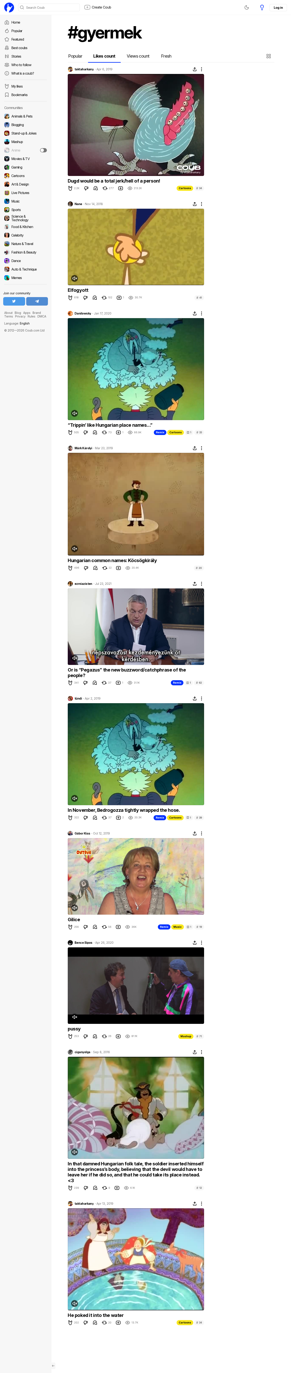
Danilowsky (83, 313)
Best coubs (19, 48)
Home (15, 22)
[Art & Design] (25, 184)
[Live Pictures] (25, 192)
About (8, 313)
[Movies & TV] (25, 158)
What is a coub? (22, 73)
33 (199, 432)
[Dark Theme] (246, 7)
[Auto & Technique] (25, 269)
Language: (17, 323)
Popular (16, 31)
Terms (8, 316)
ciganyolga (82, 1052)
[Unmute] (74, 278)
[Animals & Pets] (25, 116)
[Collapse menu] (53, 1366)
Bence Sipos (83, 942)
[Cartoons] (25, 175)
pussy (74, 1029)
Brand (37, 313)
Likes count (104, 56)
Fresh (166, 56)
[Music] (25, 201)
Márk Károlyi (83, 448)
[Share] (194, 69)
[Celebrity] (25, 235)
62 (199, 682)
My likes (17, 86)
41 (199, 297)
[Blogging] (25, 124)
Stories (16, 56)
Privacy (20, 316)
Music (177, 926)
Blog (18, 313)
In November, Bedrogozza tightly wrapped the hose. (124, 810)
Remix (160, 432)
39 (199, 817)
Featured (17, 39)
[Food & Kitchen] (25, 226)
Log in (278, 8)
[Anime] (25, 150)
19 (199, 927)
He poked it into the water (96, 1315)
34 (199, 188)
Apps (26, 313)
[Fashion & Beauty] (25, 252)
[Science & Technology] (25, 218)
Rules (31, 316)
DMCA (41, 316)
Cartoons (185, 188)
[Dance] (25, 260)
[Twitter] (14, 301)
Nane (78, 204)
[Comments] (95, 188)
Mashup (185, 1036)
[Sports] (25, 209)
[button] (269, 56)
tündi (78, 698)
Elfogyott (78, 290)
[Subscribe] (43, 150)
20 (199, 568)
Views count (138, 56)
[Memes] (25, 277)
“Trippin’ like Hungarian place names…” (110, 425)
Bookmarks (19, 95)
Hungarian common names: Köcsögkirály (112, 560)
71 (199, 1036)
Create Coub (101, 7)
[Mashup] (25, 141)
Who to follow (21, 65)
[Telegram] (37, 301)
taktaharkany (84, 69)
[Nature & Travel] (25, 243)
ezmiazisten (83, 583)
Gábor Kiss (82, 833)
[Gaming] (25, 167)
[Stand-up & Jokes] (25, 133)
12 (199, 1188)
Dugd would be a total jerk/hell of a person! (114, 181)
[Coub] (9, 7)
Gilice (74, 919)
